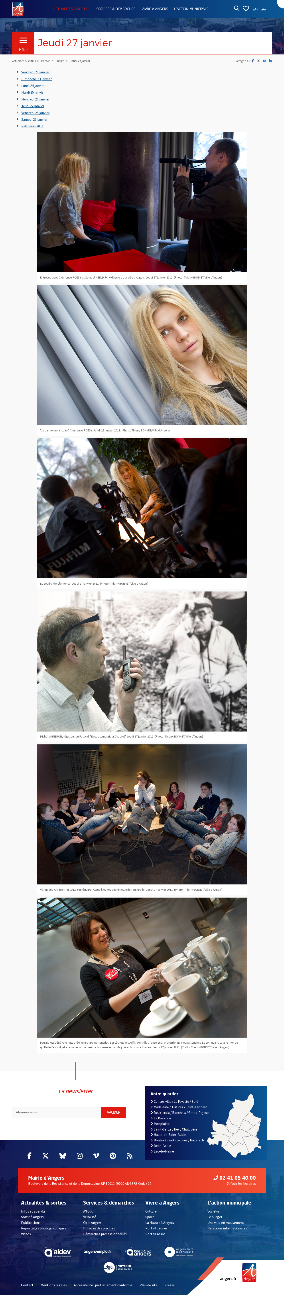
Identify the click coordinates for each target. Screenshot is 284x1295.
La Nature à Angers (159, 1222)
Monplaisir (162, 1124)
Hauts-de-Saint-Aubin (170, 1135)
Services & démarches (115, 9)
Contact (27, 1285)
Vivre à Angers (155, 9)
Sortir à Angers (32, 1217)
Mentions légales (54, 1285)
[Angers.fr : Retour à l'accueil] (18, 8)
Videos (26, 1234)
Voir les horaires (243, 1183)
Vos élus (213, 1211)
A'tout (88, 1211)
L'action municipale (191, 9)
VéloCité (89, 1217)
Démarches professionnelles (105, 1234)
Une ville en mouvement (225, 1222)
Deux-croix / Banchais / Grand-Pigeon (181, 1113)
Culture (151, 1211)
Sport (149, 1217)
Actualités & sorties (71, 9)
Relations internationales (227, 1228)
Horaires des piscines (99, 1228)
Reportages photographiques (43, 1228)
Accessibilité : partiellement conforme (103, 1285)
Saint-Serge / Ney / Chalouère (175, 1129)
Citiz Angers (92, 1222)
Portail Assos (155, 1234)
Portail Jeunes (156, 1228)
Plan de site (148, 1285)
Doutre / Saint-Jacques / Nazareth (179, 1140)
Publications (30, 1222)
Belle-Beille (162, 1146)
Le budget (215, 1217)
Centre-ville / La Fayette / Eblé (176, 1101)
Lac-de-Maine (164, 1151)
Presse (169, 1285)
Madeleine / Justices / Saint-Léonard (180, 1107)
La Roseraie (162, 1118)
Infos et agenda (33, 1211)
